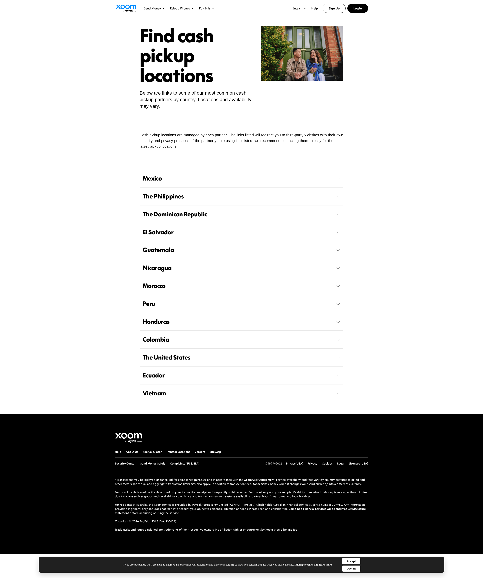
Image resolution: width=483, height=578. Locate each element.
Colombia (156, 339)
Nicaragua (157, 267)
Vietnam (154, 393)
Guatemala (158, 249)
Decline (351, 568)
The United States (166, 357)
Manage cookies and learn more (313, 564)
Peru (149, 303)
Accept (351, 561)
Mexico (152, 178)
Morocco (154, 285)
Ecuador (154, 375)
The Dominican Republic (175, 214)
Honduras (156, 321)
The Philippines (163, 196)
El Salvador (158, 232)
